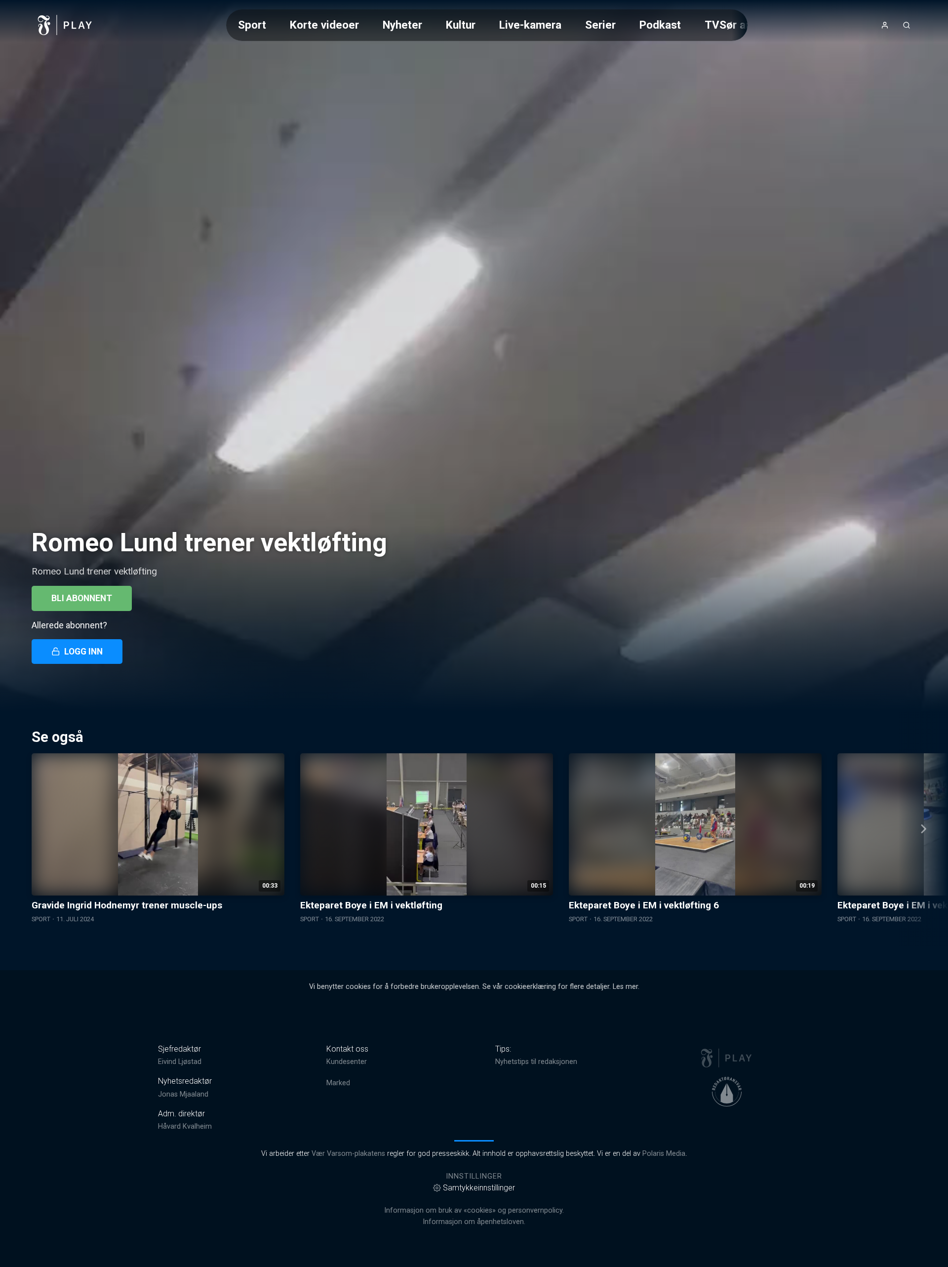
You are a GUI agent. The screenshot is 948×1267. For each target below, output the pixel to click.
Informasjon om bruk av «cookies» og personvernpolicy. (474, 1210)
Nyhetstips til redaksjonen (536, 1062)
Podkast (660, 24)
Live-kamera (530, 24)
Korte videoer (324, 24)
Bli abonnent (81, 598)
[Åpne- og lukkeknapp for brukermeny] (885, 25)
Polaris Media (663, 1153)
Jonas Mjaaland (183, 1094)
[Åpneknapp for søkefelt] (906, 25)
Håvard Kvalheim (185, 1126)
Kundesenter (346, 1062)
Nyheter (402, 24)
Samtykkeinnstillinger (479, 1187)
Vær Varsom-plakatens (348, 1153)
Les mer (625, 986)
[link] (65, 25)
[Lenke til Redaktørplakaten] (727, 1091)
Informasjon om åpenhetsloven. (474, 1222)
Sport (252, 24)
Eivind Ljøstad (179, 1062)
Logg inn (83, 651)
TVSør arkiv (734, 24)
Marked (338, 1083)
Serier (600, 24)
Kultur (460, 24)
